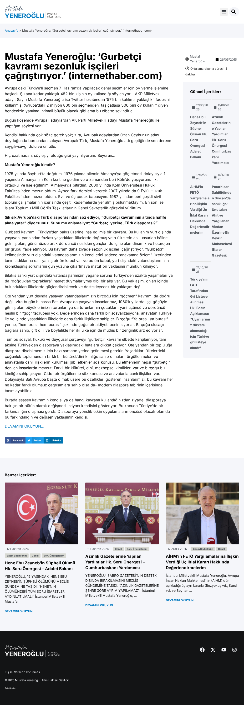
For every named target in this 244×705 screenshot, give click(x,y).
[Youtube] (224, 650)
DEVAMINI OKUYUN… (24, 426)
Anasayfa (11, 30)
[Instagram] (234, 650)
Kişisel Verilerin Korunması (23, 672)
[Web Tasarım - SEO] (10, 687)
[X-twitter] (213, 650)
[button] (224, 12)
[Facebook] (202, 650)
